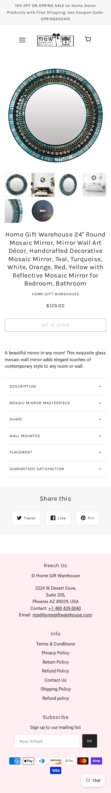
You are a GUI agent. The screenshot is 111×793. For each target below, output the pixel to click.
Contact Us (55, 680)
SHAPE (15, 419)
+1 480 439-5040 (65, 608)
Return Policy (56, 662)
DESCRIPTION (22, 386)
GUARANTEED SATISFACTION (36, 469)
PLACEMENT (21, 452)
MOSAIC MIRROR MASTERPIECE (39, 403)
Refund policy (55, 698)
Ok (89, 741)
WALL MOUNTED (25, 436)
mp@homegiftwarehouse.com (62, 615)
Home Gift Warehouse (55, 294)
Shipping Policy (56, 689)
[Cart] (89, 40)
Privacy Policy (55, 653)
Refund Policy (55, 671)
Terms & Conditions (55, 644)
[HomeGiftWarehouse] (55, 39)
